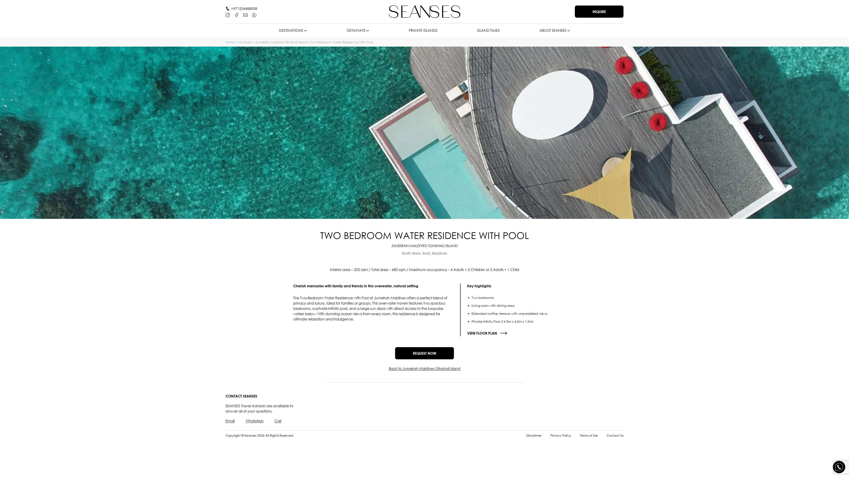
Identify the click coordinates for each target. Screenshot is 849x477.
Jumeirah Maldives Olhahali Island (281, 42)
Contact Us (615, 435)
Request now (424, 353)
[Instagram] (228, 15)
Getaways (355, 30)
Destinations (291, 30)
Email (230, 421)
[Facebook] (236, 15)
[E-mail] (245, 15)
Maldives (245, 42)
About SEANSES (552, 30)
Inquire (599, 11)
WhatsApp (255, 421)
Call (278, 421)
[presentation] (16, 132)
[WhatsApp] (254, 15)
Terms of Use (589, 435)
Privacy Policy (560, 435)
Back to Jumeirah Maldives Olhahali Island (424, 368)
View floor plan (482, 333)
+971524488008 (244, 8)
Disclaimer (533, 435)
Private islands (423, 30)
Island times (488, 30)
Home (230, 42)
